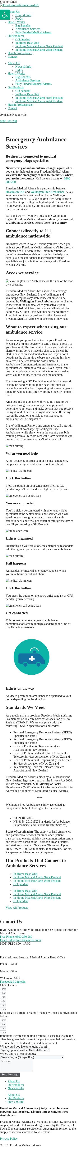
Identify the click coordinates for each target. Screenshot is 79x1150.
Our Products (16, 35)
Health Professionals (20, 53)
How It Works (16, 22)
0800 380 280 (8, 121)
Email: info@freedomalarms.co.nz (20, 940)
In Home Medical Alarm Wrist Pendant (39, 49)
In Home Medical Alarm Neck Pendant (39, 46)
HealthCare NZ (15, 191)
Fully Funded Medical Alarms (33, 32)
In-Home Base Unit (27, 42)
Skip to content (9, 1)
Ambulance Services (27, 29)
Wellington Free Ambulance (47, 191)
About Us (14, 11)
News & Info (23, 15)
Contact (12, 56)
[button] (5, 15)
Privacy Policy (9, 1138)
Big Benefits (22, 25)
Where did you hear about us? (18, 1053)
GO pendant (22, 39)
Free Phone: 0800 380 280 (16, 936)
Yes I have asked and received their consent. (31, 1043)
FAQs (19, 18)
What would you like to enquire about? (23, 1046)
